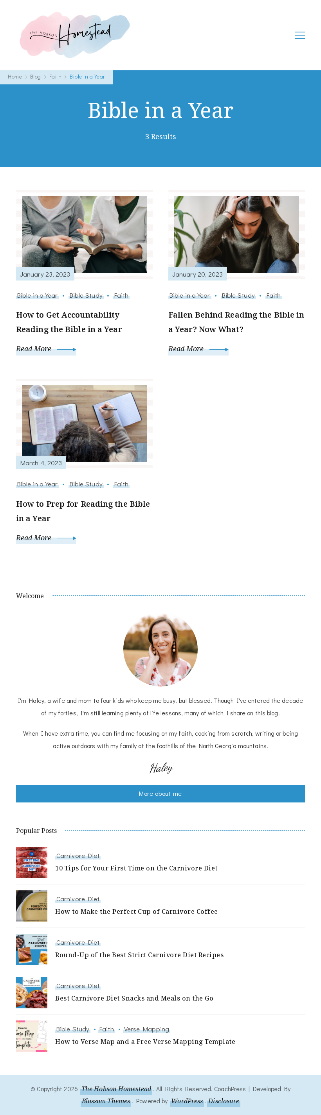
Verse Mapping (146, 1028)
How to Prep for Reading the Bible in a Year (83, 511)
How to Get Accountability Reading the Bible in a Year (69, 321)
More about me (160, 793)
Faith (121, 295)
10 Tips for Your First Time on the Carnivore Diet (136, 868)
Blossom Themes (106, 1101)
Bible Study (86, 295)
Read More (34, 348)
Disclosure (223, 1101)
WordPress (187, 1101)
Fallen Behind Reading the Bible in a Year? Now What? (236, 321)
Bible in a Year (37, 295)
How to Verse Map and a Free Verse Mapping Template (145, 1041)
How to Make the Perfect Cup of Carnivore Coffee (136, 911)
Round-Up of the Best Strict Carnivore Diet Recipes (139, 955)
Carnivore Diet (77, 855)
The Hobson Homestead (116, 1089)
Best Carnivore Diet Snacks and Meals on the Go (134, 998)
